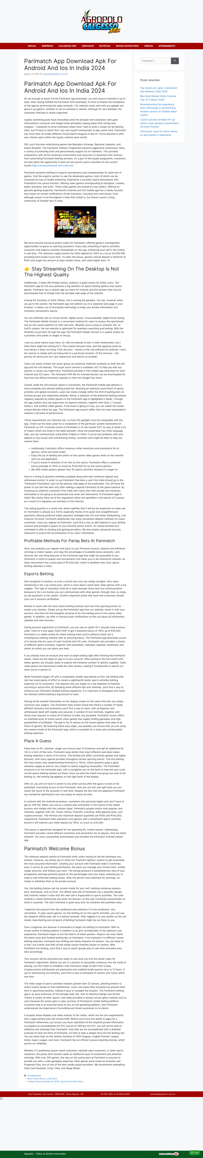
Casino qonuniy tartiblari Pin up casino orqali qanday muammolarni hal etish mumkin (159, 123)
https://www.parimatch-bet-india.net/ (53, 165)
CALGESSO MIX (67, 46)
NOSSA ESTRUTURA (127, 46)
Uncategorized (34, 1075)
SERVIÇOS (88, 46)
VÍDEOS (148, 46)
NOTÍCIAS (104, 46)
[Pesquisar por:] (155, 61)
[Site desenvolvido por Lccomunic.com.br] (169, 1154)
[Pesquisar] (175, 61)
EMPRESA (47, 46)
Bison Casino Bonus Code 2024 (42, 1078)
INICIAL (32, 46)
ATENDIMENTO (166, 46)
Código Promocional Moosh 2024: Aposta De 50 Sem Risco (55, 1081)
